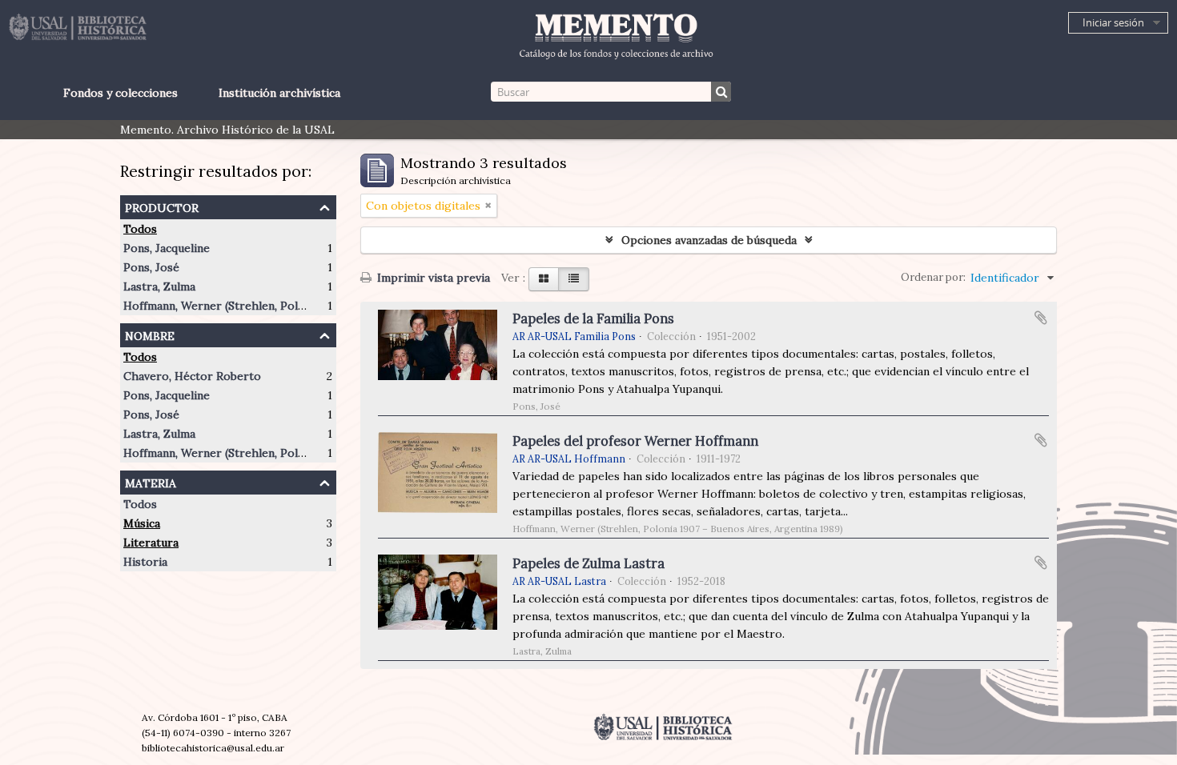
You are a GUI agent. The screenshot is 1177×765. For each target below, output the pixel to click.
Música (141, 523)
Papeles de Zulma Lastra (588, 563)
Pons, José (151, 267)
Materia (150, 481)
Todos (140, 229)
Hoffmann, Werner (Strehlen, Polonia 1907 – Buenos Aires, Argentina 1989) (321, 305)
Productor (162, 206)
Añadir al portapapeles (1041, 318)
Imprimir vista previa (432, 277)
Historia (145, 562)
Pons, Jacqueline (166, 248)
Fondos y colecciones (120, 93)
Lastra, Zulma (159, 286)
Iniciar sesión (1113, 22)
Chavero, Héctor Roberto (192, 376)
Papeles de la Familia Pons (593, 318)
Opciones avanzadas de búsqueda (709, 240)
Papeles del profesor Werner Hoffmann (635, 441)
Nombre (150, 334)
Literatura (151, 542)
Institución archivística (279, 93)
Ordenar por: (933, 277)
